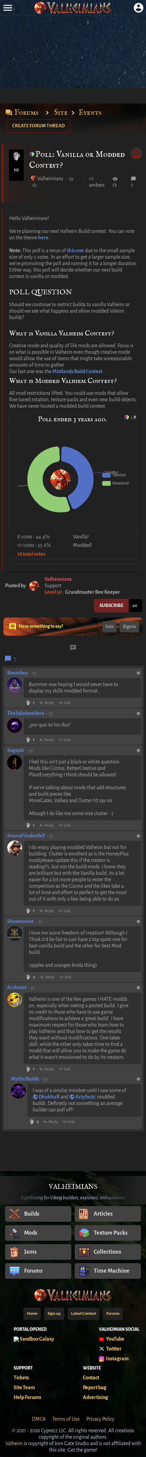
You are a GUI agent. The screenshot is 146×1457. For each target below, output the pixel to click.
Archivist (16, 987)
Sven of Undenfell (26, 835)
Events (89, 112)
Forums (21, 112)
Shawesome (20, 921)
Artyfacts (85, 1097)
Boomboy (17, 673)
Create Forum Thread (38, 125)
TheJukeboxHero (25, 713)
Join (109, 626)
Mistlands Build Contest (77, 371)
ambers (97, 185)
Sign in (129, 626)
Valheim (14, 1443)
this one (75, 250)
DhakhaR (49, 1097)
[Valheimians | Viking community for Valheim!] (73, 7)
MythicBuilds (25, 1079)
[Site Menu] (7, 7)
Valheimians (50, 178)
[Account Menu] (138, 7)
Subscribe (111, 605)
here (43, 237)
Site (61, 112)
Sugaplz (15, 750)
